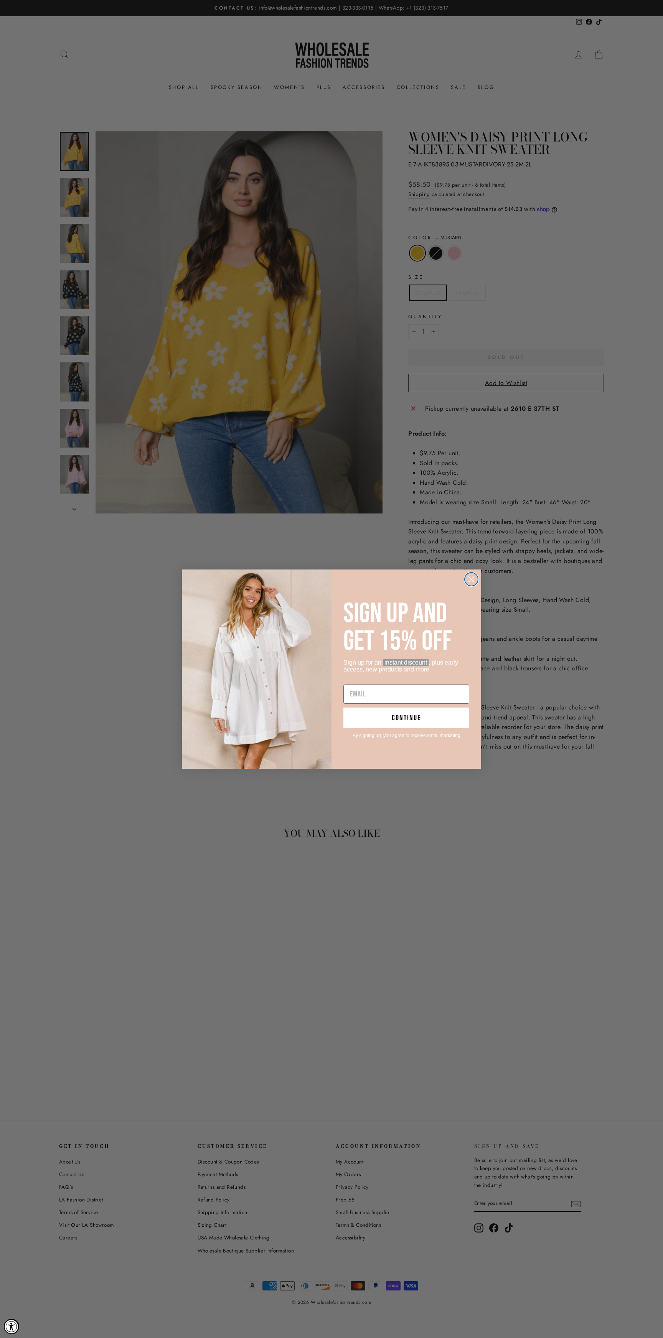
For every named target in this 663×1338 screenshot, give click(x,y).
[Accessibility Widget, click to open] (11, 1326)
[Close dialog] (471, 579)
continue (406, 717)
